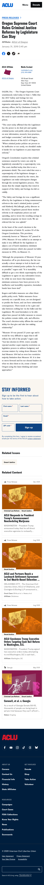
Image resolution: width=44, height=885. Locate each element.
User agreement (8, 856)
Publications (8, 829)
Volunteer (29, 784)
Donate (36, 4)
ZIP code (6, 426)
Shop (27, 774)
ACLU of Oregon (20, 42)
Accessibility (22, 859)
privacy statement (34, 439)
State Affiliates (9, 789)
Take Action (30, 779)
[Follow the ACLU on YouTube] (11, 747)
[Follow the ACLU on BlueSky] (36, 747)
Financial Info (8, 779)
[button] (13, 54)
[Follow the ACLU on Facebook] (4, 747)
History (5, 784)
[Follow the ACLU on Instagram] (17, 747)
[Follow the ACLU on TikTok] (23, 747)
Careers (5, 769)
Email (5, 416)
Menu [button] (25, 4)
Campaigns (7, 804)
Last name (24, 406)
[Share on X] (8, 54)
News (4, 824)
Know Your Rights (10, 819)
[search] (39, 869)
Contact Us (7, 774)
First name (7, 406)
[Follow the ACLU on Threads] (30, 747)
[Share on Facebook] (3, 54)
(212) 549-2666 (26, 72)
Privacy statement (23, 856)
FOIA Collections (10, 814)
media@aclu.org (26, 70)
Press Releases (10, 17)
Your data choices (8, 859)
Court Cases (7, 809)
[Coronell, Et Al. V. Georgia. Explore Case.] (22, 692)
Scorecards (7, 834)
